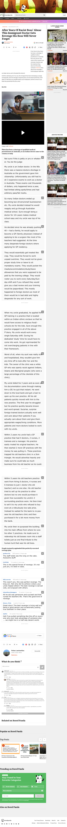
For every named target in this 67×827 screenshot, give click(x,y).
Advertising (47, 820)
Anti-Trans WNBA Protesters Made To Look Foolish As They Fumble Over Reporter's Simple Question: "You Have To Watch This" (56, 179)
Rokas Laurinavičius (8, 42)
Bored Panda (6, 820)
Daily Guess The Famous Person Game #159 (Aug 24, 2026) (56, 87)
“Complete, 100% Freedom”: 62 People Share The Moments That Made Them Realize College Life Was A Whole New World (56, 46)
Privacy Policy (53, 823)
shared (38, 67)
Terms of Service (61, 823)
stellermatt (6, 670)
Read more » (14, 655)
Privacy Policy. (26, 800)
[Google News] (18, 823)
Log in (64, 15)
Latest (12, 18)
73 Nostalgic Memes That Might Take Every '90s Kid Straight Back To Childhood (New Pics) (57, 67)
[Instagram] (4, 823)
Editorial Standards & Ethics (43, 823)
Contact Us (63, 820)
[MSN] (16, 823)
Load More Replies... (10, 689)
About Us (53, 820)
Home (1, 18)
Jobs (58, 820)
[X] (9, 823)
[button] (40, 739)
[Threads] (13, 823)
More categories (7, 790)
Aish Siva (8, 679)
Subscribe (39, 796)
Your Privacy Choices (39, 820)
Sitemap (33, 823)
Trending (7, 18)
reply (10, 677)
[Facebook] (2, 823)
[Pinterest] (6, 823)
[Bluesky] (11, 823)
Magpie (8, 705)
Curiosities (4, 26)
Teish (5, 697)
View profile (37, 651)
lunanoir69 (6, 691)
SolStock (11, 146)
